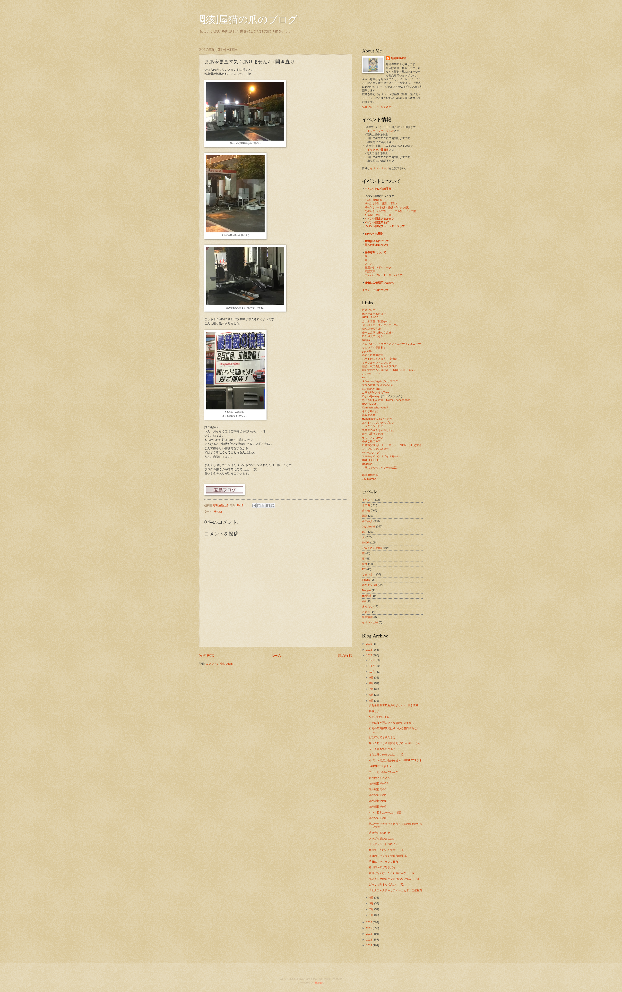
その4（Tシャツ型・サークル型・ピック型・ (392, 211)
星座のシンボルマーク (378, 267)
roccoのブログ (371, 452)
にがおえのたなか (372, 336)
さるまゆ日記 (370, 411)
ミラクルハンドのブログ (376, 362)
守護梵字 (370, 271)
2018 (369, 649)
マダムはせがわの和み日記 (378, 384)
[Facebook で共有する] (268, 505)
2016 (369, 922)
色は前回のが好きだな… (383, 867)
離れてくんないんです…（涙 (386, 849)
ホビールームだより (374, 313)
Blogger (366, 590)
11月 (372, 665)
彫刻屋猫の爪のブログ (248, 19)
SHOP (366, 542)
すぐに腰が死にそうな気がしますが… (391, 722)
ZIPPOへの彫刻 (374, 233)
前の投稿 (345, 655)
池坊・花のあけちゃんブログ (379, 366)
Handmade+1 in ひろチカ (377, 418)
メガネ (366, 611)
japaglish (367, 463)
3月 (371, 903)
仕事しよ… (375, 711)
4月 (371, 897)
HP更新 (366, 595)
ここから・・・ (371, 373)
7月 (371, 688)
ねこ (364, 531)
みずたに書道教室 (372, 355)
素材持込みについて (377, 241)
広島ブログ (368, 309)
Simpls (366, 340)
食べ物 (366, 510)
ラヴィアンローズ (372, 437)
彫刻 (364, 515)
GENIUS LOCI (370, 317)
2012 (369, 945)
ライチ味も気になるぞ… (383, 748)
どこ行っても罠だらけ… (383, 737)
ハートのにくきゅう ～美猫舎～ (381, 358)
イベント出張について (375, 289)
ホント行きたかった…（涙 (385, 812)
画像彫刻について (375, 252)
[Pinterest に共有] (272, 505)
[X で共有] (263, 505)
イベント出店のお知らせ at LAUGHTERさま (395, 760)
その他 (218, 511)
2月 (371, 909)
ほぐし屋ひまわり (372, 433)
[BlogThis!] (258, 505)
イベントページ (379, 168)
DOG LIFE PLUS (372, 459)
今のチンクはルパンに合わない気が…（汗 (394, 878)
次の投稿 (206, 655)
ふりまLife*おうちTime (375, 392)
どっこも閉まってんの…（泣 (386, 884)
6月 (371, 694)
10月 (372, 671)
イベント (367, 499)
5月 (371, 700)
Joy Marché (369, 478)
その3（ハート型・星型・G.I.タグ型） (388, 207)
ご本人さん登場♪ (372, 547)
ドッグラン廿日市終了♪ (383, 844)
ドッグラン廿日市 (378, 149)
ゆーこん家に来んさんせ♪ (377, 332)
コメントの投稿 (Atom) (219, 663)
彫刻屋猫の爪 (221, 505)
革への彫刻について (377, 244)
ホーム (275, 655)
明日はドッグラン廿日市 (383, 861)
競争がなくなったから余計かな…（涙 (391, 873)
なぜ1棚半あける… (380, 716)
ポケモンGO (369, 585)
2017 (369, 655)
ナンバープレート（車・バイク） (385, 274)
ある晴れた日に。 (372, 388)
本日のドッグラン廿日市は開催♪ (388, 855)
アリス (369, 263)
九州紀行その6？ (379, 783)
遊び (364, 563)
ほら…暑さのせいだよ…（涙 (386, 754)
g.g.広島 (367, 351)
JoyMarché (368, 526)
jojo (364, 601)
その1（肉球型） (375, 199)
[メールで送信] (254, 505)
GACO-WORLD (371, 328)
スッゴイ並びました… (382, 838)
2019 (369, 643)
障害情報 (367, 617)
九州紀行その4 (377, 794)
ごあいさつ (368, 574)
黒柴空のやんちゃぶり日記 (378, 430)
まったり (367, 606)
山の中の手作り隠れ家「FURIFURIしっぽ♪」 (389, 369)
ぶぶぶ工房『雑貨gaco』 (377, 321)
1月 (371, 915)
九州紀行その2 (377, 806)
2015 (369, 928)
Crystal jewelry (371, 396)
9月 (371, 677)
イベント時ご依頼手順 (378, 188)
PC (364, 569)
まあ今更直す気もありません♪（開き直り (393, 705)
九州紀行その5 (377, 789)
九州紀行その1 (377, 817)
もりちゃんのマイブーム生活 (379, 467)
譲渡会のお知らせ (379, 832)
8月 (371, 683)
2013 (369, 939)
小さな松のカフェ (372, 441)
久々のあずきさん (379, 777)
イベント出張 (370, 622)
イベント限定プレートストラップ (385, 226)
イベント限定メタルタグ (379, 218)
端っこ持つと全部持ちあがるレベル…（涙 (394, 743)
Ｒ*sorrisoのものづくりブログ (380, 381)
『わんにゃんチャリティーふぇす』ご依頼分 (395, 890)
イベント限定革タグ (377, 222)
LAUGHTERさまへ (380, 766)
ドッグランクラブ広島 (380, 130)
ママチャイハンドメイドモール (380, 456)
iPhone (366, 579)
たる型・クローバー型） (379, 214)
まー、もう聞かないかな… (385, 772)
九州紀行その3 (377, 800)
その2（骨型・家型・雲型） (381, 203)
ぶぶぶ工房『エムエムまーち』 (380, 324)
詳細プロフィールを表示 (376, 106)
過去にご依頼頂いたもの (379, 282)
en (363, 377)
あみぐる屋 (368, 415)
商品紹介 (367, 521)
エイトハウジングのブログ (378, 422)
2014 (369, 933)
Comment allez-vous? (375, 407)
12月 (372, 660)
